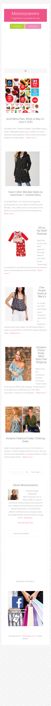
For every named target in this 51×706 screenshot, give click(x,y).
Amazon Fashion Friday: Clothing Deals (25, 440)
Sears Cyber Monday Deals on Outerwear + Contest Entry (25, 193)
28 (27, 472)
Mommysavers (25, 13)
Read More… (28, 518)
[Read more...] (31, 138)
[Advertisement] (25, 50)
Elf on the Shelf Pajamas (42, 230)
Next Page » (35, 472)
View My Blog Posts (25, 523)
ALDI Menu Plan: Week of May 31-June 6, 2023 (25, 120)
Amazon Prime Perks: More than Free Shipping (41, 355)
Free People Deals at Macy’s (42, 292)
